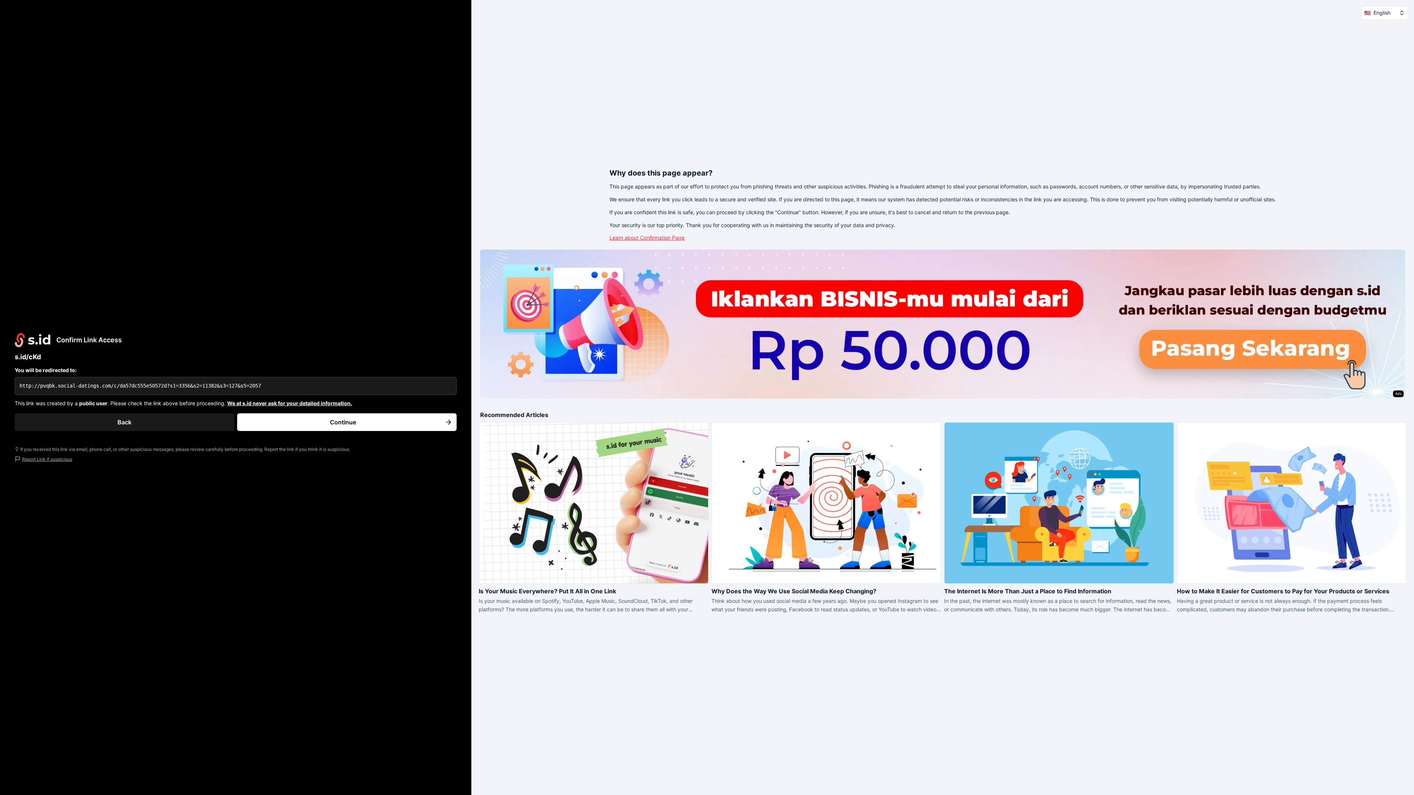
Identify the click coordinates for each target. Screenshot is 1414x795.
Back (124, 422)
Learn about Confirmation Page (647, 237)
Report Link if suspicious (47, 459)
